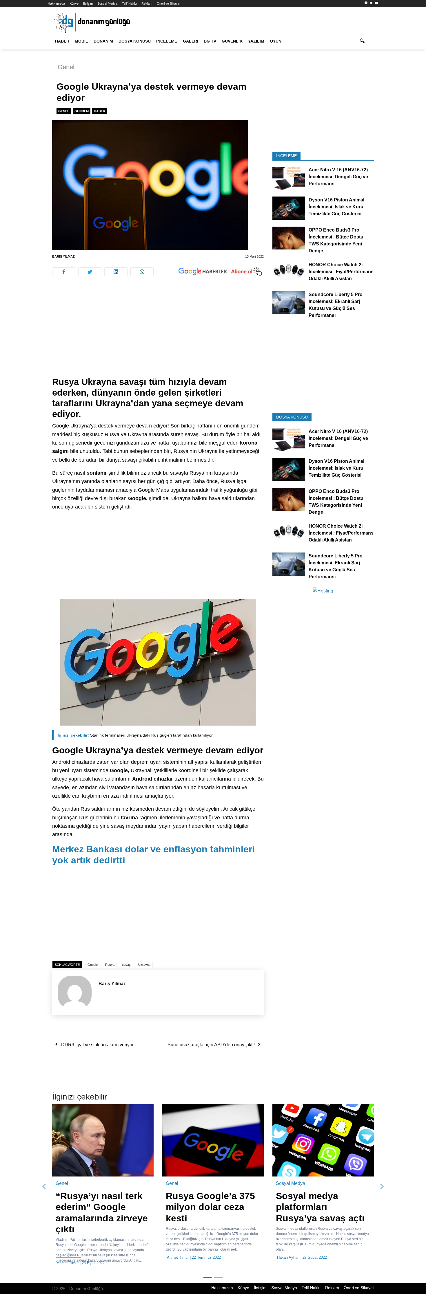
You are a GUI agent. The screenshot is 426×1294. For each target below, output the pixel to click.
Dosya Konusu (135, 41)
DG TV (210, 41)
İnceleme (166, 41)
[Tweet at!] (90, 272)
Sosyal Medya (107, 3)
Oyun (275, 41)
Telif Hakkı (129, 3)
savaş (126, 964)
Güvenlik (232, 41)
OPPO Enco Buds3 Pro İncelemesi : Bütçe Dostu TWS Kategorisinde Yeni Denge (336, 240)
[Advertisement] (403, 104)
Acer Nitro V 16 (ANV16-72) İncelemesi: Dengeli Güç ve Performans (338, 176)
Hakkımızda (56, 3)
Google (93, 964)
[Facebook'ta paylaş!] (63, 272)
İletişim (88, 3)
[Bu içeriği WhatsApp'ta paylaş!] (142, 272)
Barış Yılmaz (63, 256)
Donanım (103, 41)
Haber (62, 41)
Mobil (81, 41)
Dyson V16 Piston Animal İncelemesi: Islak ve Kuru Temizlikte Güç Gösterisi (336, 206)
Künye (74, 3)
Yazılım (256, 41)
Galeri (190, 41)
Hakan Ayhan (288, 1257)
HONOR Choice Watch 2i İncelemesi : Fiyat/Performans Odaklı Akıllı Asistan (341, 271)
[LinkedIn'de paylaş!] (116, 272)
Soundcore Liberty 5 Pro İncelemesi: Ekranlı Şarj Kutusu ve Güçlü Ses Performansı (336, 305)
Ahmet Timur (68, 1263)
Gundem (81, 111)
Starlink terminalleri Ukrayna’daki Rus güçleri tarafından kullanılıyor (135, 735)
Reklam (146, 3)
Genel (66, 67)
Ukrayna (144, 964)
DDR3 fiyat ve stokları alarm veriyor (97, 1044)
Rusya (109, 964)
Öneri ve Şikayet (168, 3)
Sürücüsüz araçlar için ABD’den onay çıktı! (211, 1044)
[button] (44, 1186)
